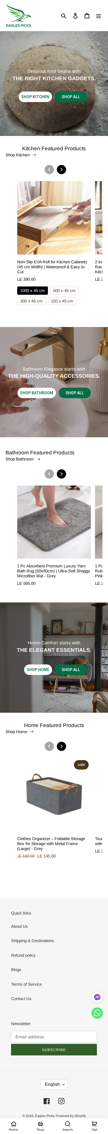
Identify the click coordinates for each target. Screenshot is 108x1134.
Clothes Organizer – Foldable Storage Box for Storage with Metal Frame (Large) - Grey (51, 843)
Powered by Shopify (71, 1116)
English (52, 1084)
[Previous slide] (49, 169)
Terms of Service (26, 984)
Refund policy (23, 955)
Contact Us (21, 998)
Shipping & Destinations (32, 940)
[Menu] (98, 16)
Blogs (16, 969)
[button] (97, 1014)
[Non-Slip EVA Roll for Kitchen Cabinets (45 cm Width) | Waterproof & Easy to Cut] (54, 220)
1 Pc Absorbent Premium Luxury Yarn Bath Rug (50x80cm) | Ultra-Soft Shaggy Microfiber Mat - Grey (53, 571)
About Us (19, 926)
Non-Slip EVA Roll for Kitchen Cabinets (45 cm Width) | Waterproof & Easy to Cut (52, 266)
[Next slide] (61, 169)
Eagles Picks (45, 1116)
